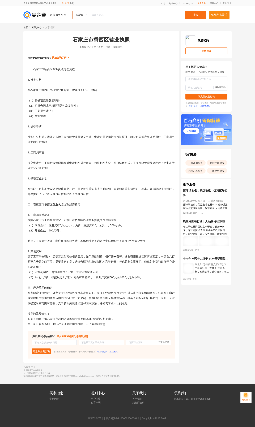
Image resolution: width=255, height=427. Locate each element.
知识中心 (36, 27)
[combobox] (139, 15)
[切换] (71, 3)
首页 (163, 3)
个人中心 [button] (186, 3)
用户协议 (96, 398)
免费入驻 (201, 3)
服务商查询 (138, 402)
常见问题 (54, 398)
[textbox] (147, 15)
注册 (229, 3)
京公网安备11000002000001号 (123, 418)
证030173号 (97, 418)
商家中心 (214, 3)
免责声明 (96, 402)
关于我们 (137, 398)
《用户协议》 (102, 351)
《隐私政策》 (113, 351)
